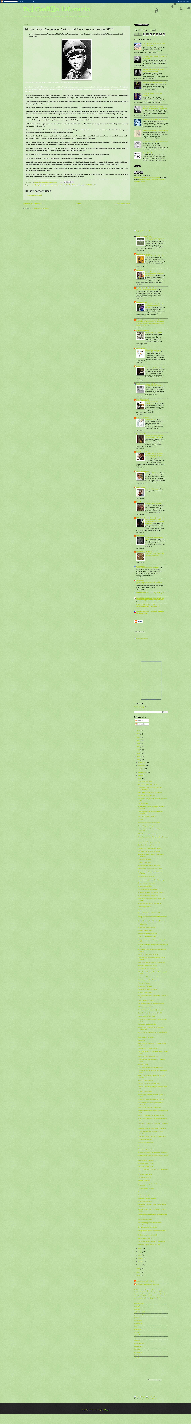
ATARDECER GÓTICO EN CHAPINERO (147, 568)
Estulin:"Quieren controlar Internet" (149, 865)
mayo (140, 1252)
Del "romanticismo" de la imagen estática (151, 1003)
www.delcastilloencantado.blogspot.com (147, 177)
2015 (138, 747)
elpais (136, 1338)
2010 (138, 1269)
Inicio (78, 204)
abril (140, 1255)
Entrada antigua (122, 204)
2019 (138, 737)
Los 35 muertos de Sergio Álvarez (148, 889)
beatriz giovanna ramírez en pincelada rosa (150, 320)
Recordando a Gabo (142, 471)
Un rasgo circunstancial (145, 1166)
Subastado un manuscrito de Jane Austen (151, 1010)
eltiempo (137, 1332)
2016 (138, 743)
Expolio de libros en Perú (146, 845)
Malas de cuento (143, 1064)
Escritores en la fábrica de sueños (155, 368)
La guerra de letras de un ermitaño (149, 977)
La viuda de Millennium (145, 1139)
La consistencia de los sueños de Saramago (151, 880)
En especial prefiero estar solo (147, 933)
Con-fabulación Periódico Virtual (146, 288)
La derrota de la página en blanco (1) (154, 82)
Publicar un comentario (34, 195)
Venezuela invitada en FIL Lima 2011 (149, 913)
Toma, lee (139, 502)
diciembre (141, 762)
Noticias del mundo (144, 983)
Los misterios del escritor (146, 1188)
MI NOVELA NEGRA (142, 400)
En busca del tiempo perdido (147, 1024)
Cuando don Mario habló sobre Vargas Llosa (152, 1136)
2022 (138, 730)
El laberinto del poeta (145, 1174)
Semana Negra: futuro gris (146, 826)
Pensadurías (140, 535)
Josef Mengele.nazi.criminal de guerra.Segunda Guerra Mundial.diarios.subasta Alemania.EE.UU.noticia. (64, 185)
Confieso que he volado (145, 930)
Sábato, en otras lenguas (145, 1007)
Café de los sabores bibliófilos (145, 1281)
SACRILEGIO (140, 580)
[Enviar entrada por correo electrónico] (61, 182)
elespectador (138, 1346)
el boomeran (138, 1352)
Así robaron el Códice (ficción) (147, 965)
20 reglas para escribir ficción (147, 1227)
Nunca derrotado (143, 1192)
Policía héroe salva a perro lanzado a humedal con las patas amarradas (154, 521)
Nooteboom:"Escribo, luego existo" (149, 822)
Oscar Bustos (140, 566)
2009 (138, 1272)
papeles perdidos (139, 1315)
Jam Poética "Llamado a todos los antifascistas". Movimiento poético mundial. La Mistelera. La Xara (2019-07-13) (150, 323)
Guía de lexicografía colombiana (148, 980)
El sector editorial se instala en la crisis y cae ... (152, 1152)
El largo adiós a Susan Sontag (147, 927)
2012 (138, 756)
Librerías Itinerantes (145, 906)
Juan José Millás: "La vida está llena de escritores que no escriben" (154, 305)
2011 (138, 759)
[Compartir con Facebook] (71, 182)
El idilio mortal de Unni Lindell (147, 1235)
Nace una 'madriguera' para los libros (150, 792)
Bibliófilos (139, 270)
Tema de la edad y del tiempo (147, 816)
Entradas (140, 720)
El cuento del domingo (152, 473)
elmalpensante (139, 1343)
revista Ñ (137, 1306)
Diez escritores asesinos (146, 1000)
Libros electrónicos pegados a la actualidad (151, 1241)
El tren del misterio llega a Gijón (148, 895)
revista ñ (137, 1309)
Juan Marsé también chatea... (147, 877)
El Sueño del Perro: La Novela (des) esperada (150, 518)
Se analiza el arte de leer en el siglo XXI (150, 1013)
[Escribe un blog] (67, 182)
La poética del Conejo (144, 862)
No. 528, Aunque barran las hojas (146, 289)
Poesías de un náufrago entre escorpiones (151, 962)
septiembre (142, 772)
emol (135, 1326)
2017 (138, 740)
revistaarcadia (138, 1303)
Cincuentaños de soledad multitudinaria (155, 141)
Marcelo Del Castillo (142, 330)
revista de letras (139, 1312)
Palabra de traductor (144, 859)
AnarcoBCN (141, 1040)
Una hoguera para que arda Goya (146, 384)
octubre (141, 769)
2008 (138, 1275)
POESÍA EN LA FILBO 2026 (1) (154, 256)
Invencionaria (140, 487)
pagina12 (137, 1317)
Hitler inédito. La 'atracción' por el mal (150, 868)
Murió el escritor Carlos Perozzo (148, 784)
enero (140, 1265)
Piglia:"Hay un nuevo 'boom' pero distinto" (151, 1115)
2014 (138, 750)
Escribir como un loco (143, 254)
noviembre (142, 765)
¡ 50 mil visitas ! (143, 803)
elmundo (137, 1340)
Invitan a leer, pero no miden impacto (149, 848)
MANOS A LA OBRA (142, 451)
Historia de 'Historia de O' (146, 1142)
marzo (140, 1258)
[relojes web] (140, 636)
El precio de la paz (150, 419)
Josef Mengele (64, 87)
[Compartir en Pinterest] (73, 182)
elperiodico (138, 1335)
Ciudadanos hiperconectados (147, 1198)
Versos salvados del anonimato (147, 1146)
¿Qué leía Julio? (142, 924)
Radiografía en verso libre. (146, 1037)
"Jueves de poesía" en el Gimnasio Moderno (151, 921)
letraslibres (138, 1320)
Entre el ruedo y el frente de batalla (149, 1244)
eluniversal (137, 1329)
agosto (140, 775)
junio (140, 1248)
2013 (138, 753)
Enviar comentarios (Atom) (40, 208)
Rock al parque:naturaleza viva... (148, 1056)
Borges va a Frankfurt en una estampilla (155, 130)
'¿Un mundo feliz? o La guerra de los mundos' (152, 1128)
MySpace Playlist (145, 1399)
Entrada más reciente (32, 204)
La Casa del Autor (141, 302)
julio (139, 778)
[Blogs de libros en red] (142, 231)
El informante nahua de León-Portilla (149, 903)
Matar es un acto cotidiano (146, 795)
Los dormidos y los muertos (153, 332)
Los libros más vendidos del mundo (149, 851)
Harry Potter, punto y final (146, 1016)
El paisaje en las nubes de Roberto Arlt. (155, 119)
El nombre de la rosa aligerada (147, 969)
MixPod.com (156, 1399)
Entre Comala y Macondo (146, 1160)
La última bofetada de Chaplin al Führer (150, 1067)
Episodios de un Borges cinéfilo (148, 989)
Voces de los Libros (142, 434)
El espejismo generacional (146, 1149)
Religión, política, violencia (153, 503)
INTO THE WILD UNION (144, 551)
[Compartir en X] (69, 182)
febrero (141, 1261)
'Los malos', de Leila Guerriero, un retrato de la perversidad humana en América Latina (154, 455)
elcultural (137, 1349)
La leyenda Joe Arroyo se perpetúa (149, 842)
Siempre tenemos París (145, 1080)
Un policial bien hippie (145, 1219)
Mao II (140, 910)
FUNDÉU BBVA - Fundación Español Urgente (150, 593)
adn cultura (138, 1358)
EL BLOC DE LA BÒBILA (143, 236)
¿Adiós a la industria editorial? (147, 936)
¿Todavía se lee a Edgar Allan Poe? (148, 1048)
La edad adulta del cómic (145, 1163)
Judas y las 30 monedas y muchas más (149, 1107)
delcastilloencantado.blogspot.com (147, 1284)
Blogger (106, 1410)
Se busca (140, 819)
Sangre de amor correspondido (148, 954)
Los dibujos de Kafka (144, 1177)
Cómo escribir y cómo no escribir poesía (151, 1099)
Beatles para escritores (145, 1195)
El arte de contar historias (146, 883)
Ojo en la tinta (140, 348)
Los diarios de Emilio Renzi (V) (154, 385)
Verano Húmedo (148, 153)
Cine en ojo (139, 366)
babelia (136, 1355)
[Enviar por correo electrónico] (65, 182)
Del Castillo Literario (57, 9)
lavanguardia (138, 1323)
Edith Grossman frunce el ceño (147, 834)
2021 (138, 734)
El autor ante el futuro (145, 986)
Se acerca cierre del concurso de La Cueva (151, 892)
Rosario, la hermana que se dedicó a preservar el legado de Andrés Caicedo (154, 273)
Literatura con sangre (145, 1238)
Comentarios (141, 724)
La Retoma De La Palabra (144, 418)
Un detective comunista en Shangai (149, 1083)
